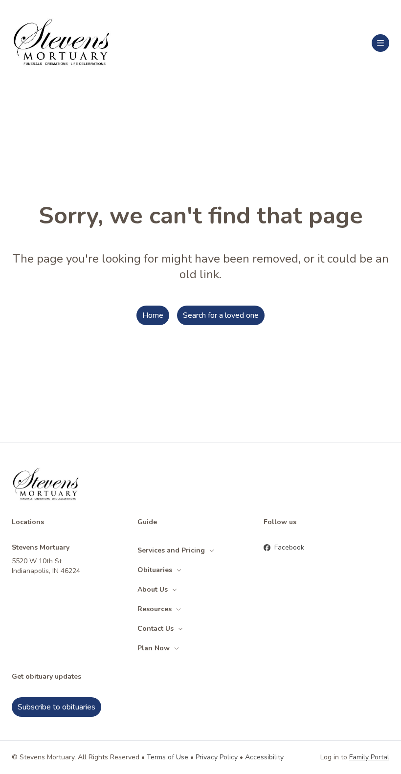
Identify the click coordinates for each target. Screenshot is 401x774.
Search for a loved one (221, 315)
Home (152, 315)
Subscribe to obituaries (56, 707)
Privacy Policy (217, 757)
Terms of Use (167, 757)
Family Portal (369, 757)
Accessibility (264, 757)
